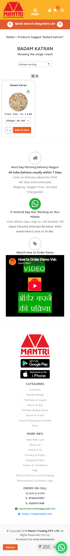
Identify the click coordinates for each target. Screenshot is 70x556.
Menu (35, 12)
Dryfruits (35, 389)
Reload (10, 547)
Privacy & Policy (35, 455)
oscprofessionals (43, 539)
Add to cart (22, 130)
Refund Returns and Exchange (35, 475)
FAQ (35, 470)
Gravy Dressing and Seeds (35, 420)
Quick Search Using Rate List (35, 23)
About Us (35, 444)
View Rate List (35, 439)
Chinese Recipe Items (35, 410)
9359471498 (36, 503)
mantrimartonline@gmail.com (37, 508)
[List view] (37, 76)
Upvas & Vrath (35, 415)
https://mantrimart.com (37, 513)
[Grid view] (33, 76)
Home (10, 37)
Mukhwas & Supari (35, 400)
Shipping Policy (35, 460)
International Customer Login (35, 480)
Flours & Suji (35, 405)
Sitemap (45, 534)
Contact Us (35, 449)
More (35, 425)
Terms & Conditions (35, 465)
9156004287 (37, 498)
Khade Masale (35, 394)
